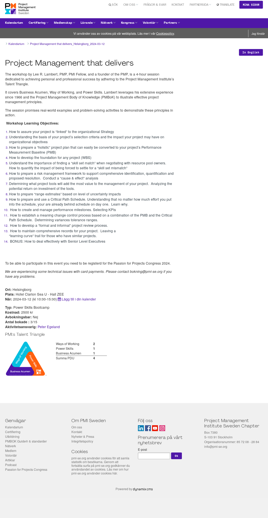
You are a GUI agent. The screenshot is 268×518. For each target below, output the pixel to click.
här (114, 473)
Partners (170, 23)
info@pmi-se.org (215, 446)
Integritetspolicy (82, 441)
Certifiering (37, 23)
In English (250, 52)
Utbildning (12, 436)
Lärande (87, 23)
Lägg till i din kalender (79, 299)
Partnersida (199, 5)
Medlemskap (63, 23)
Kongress (128, 23)
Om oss (129, 5)
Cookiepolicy (165, 33)
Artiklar (10, 460)
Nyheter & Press (82, 436)
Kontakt (178, 5)
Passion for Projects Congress (26, 469)
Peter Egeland (49, 326)
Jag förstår (258, 33)
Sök (115, 5)
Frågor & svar (155, 5)
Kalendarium (14, 23)
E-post (142, 449)
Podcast (10, 464)
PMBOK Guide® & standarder (26, 441)
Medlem (10, 450)
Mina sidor (251, 4)
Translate (227, 5)
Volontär (149, 23)
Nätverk (107, 23)
